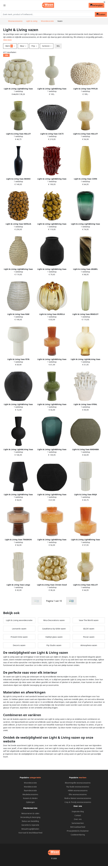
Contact (78, 815)
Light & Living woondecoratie (19, 620)
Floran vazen (88, 637)
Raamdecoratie (30, 790)
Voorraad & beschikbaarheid (30, 833)
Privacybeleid (72, 831)
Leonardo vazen (19, 628)
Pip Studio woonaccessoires (77, 787)
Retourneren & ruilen (30, 813)
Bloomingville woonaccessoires (77, 783)
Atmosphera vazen (88, 645)
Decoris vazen (19, 645)
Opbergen (30, 802)
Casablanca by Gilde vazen (54, 628)
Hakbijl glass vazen (54, 637)
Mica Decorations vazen (54, 620)
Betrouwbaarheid (77, 827)
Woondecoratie (30, 783)
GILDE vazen (88, 628)
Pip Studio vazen (53, 645)
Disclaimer (84, 831)
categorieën (35, 777)
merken (82, 777)
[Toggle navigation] (4, 5)
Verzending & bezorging (30, 817)
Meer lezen (7, 40)
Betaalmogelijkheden (30, 829)
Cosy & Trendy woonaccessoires (78, 802)
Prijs (33, 46)
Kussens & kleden (30, 798)
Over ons (78, 819)
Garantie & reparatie (30, 825)
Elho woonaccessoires (78, 794)
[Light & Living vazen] (71, 601)
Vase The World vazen (89, 620)
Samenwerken (78, 823)
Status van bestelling (30, 821)
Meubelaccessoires (30, 794)
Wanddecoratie (30, 787)
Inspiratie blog (78, 811)
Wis (58, 46)
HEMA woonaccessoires (77, 790)
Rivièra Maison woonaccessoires (77, 798)
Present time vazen (19, 637)
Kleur (22, 46)
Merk (8, 46)
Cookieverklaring (78, 835)
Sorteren (46, 46)
